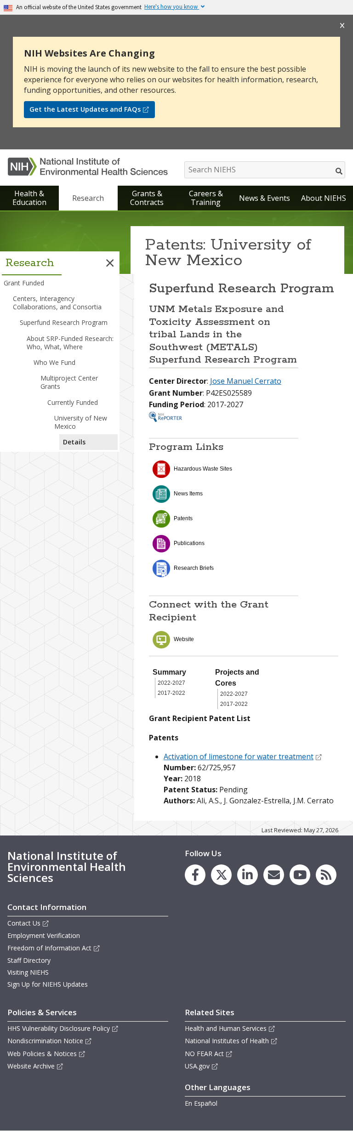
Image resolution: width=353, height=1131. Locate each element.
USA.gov (197, 1066)
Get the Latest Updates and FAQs (85, 109)
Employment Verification (43, 935)
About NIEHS (323, 198)
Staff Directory (29, 960)
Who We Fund (54, 362)
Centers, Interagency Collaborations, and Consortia (57, 302)
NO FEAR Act (204, 1053)
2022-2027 (171, 683)
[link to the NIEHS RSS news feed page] (326, 874)
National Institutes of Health (227, 1040)
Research (88, 198)
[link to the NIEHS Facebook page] (195, 874)
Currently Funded (72, 402)
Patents (183, 518)
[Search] (339, 171)
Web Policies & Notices (42, 1053)
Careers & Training (206, 197)
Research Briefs (194, 568)
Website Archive (31, 1066)
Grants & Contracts (147, 197)
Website (184, 639)
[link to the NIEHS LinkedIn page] (247, 874)
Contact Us (23, 923)
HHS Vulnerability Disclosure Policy (58, 1028)
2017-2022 (171, 693)
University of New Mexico (80, 422)
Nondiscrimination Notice (45, 1040)
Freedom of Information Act (49, 947)
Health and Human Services (226, 1028)
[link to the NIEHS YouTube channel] (300, 874)
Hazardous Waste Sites (203, 469)
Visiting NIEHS (28, 972)
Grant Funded (24, 282)
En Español (201, 1103)
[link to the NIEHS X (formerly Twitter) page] (221, 874)
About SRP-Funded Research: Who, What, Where (70, 342)
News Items (188, 493)
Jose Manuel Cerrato (245, 381)
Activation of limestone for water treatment (238, 756)
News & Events (264, 198)
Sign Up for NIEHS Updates (47, 984)
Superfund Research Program (64, 322)
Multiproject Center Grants (69, 382)
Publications (189, 543)
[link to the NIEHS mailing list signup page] (273, 874)
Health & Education (29, 197)
